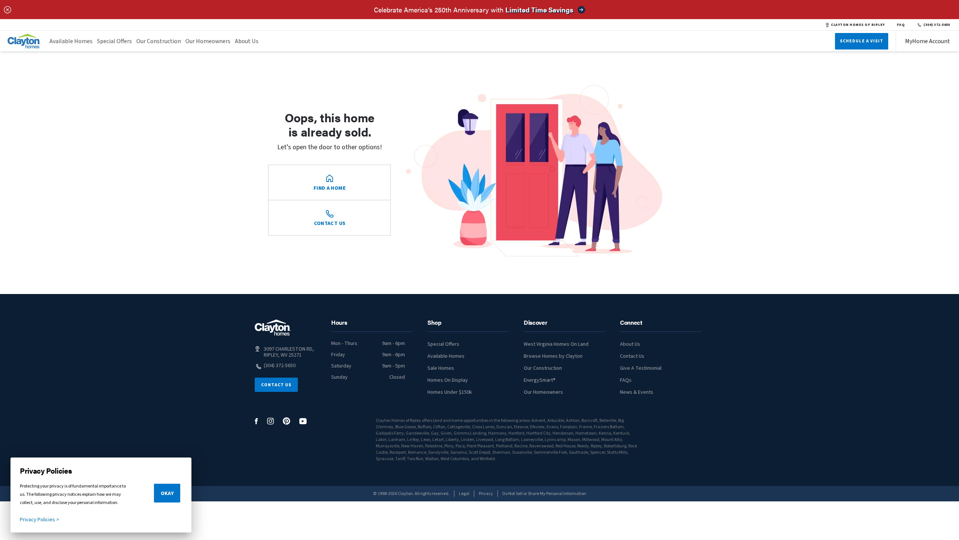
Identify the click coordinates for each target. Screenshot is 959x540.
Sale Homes (440, 368)
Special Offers (114, 41)
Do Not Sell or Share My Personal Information (544, 493)
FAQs (626, 380)
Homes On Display (447, 380)
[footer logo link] (273, 328)
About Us (246, 41)
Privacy (486, 493)
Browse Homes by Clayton (553, 356)
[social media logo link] (256, 421)
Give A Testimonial (641, 368)
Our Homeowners (207, 41)
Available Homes (71, 41)
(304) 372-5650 (936, 24)
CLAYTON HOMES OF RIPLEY (857, 24)
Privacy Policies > (39, 520)
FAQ (901, 24)
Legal (464, 493)
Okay (167, 493)
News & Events (636, 392)
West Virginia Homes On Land (556, 344)
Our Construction (158, 41)
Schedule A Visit (861, 41)
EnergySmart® (540, 380)
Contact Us (276, 385)
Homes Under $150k (449, 392)
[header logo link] (24, 41)
